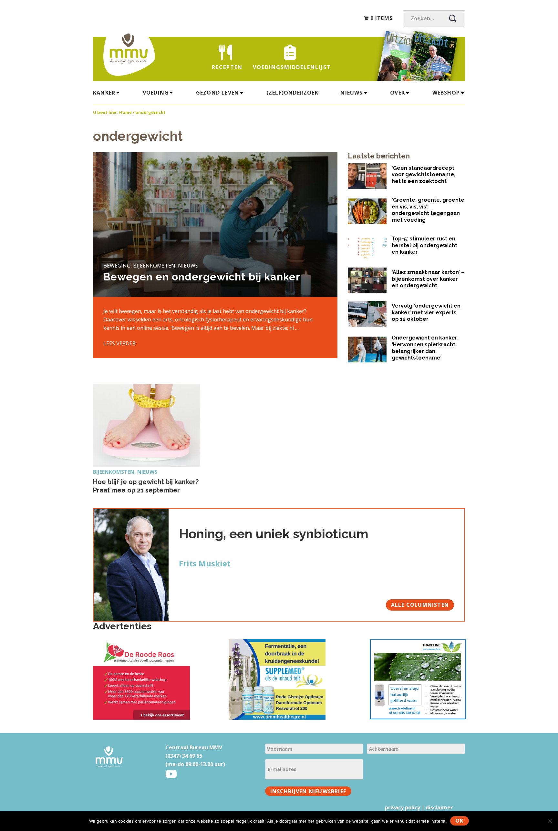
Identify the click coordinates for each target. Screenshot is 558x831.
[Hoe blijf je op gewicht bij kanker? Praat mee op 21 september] (146, 425)
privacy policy (402, 807)
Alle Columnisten (420, 604)
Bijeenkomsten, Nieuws (125, 471)
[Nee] (550, 821)
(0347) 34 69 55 (183, 755)
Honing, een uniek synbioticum (273, 533)
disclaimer (439, 807)
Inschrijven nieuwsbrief (308, 791)
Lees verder (119, 343)
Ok (459, 820)
